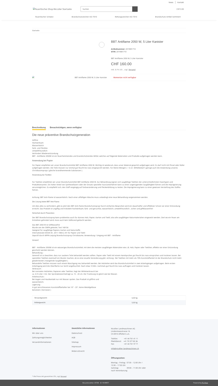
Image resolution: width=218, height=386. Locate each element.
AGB (73, 337)
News (171, 2)
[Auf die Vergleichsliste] (101, 45)
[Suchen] (135, 9)
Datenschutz (77, 333)
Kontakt (180, 2)
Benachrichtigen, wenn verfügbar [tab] (66, 127)
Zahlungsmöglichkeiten (42, 337)
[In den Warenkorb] (34, 38)
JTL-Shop (205, 383)
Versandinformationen (41, 342)
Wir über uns (37, 333)
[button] (168, 9)
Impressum (76, 346)
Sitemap (75, 342)
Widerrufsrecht (78, 351)
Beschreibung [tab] (39, 127)
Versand (132, 69)
